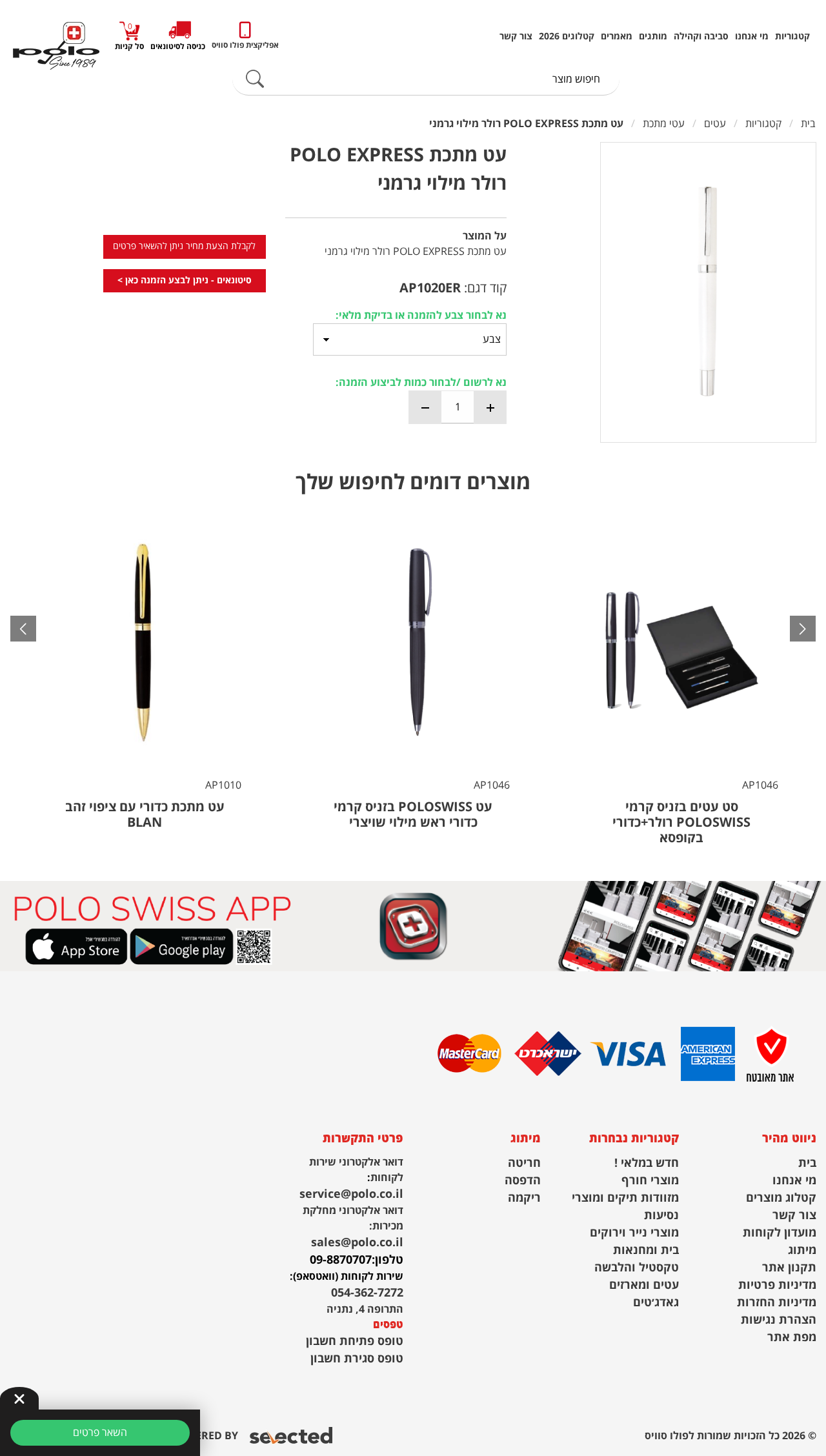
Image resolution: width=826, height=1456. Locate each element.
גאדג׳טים (656, 1302)
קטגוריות (792, 37)
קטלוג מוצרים (781, 1198)
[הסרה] (425, 407)
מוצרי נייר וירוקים (634, 1233)
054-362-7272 (367, 1293)
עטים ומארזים (644, 1285)
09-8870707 (341, 1260)
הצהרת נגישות (778, 1320)
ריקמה (524, 1198)
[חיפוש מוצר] (255, 79)
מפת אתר (791, 1337)
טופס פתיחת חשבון (354, 1341)
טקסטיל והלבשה (636, 1267)
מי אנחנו (752, 37)
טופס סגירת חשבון (356, 1358)
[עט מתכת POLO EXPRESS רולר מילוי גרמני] (708, 292)
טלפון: (387, 1260)
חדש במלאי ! (646, 1163)
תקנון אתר (789, 1267)
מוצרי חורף (650, 1180)
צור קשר (515, 37)
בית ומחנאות (646, 1250)
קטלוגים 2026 (566, 37)
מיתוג (802, 1250)
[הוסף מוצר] (490, 407)
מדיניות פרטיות (777, 1285)
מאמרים (616, 37)
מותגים (653, 37)
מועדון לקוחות (779, 1233)
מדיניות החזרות (776, 1302)
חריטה (524, 1163)
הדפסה (523, 1180)
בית (807, 1163)
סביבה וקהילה (701, 37)
